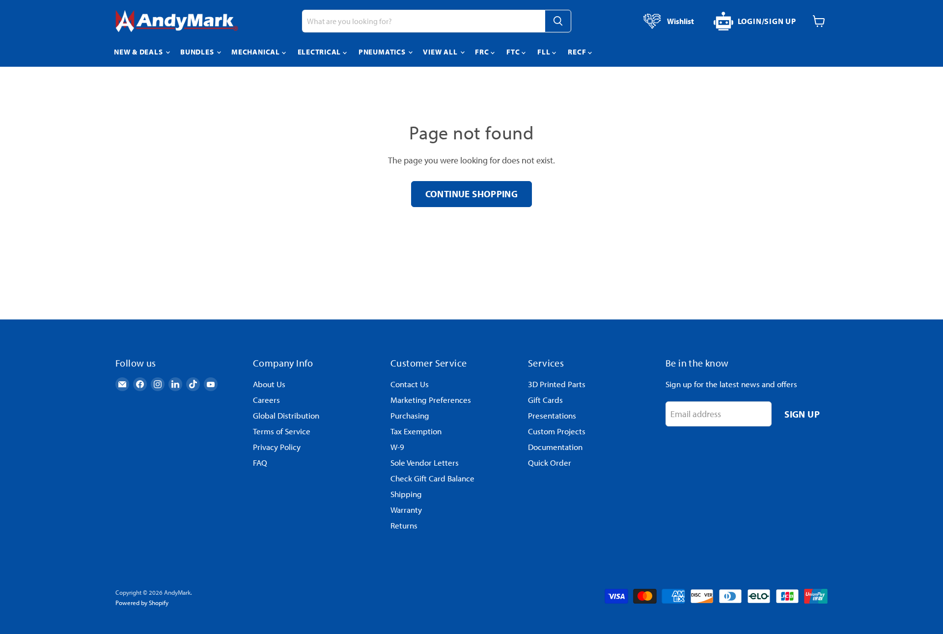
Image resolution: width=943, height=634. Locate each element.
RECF (578, 51)
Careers (266, 400)
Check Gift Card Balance (432, 478)
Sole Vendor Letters (424, 462)
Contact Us (409, 384)
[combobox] (423, 21)
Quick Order (549, 462)
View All (441, 51)
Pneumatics (383, 51)
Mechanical (256, 51)
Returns (403, 525)
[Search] (558, 21)
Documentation (555, 447)
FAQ (260, 462)
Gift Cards (545, 400)
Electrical (320, 51)
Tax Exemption (416, 431)
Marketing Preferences (430, 400)
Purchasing (409, 415)
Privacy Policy (277, 447)
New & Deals (139, 51)
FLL (544, 51)
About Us (269, 384)
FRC (483, 51)
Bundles (198, 51)
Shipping (406, 494)
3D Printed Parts (556, 384)
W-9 (397, 447)
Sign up (802, 414)
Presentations (552, 415)
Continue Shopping (471, 193)
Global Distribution (286, 415)
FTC (514, 51)
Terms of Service (281, 431)
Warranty (406, 509)
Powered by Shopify (141, 603)
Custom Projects (556, 431)
